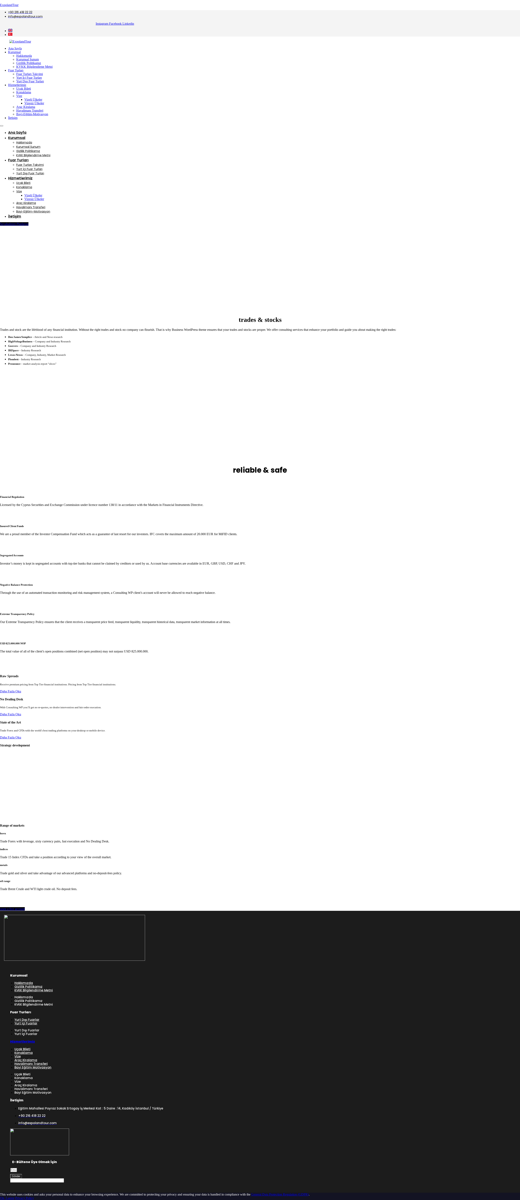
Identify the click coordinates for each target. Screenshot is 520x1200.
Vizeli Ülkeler (33, 99)
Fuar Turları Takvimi (29, 74)
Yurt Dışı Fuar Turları (30, 81)
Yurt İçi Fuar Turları (29, 77)
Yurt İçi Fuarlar (25, 1023)
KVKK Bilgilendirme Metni (34, 66)
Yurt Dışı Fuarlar (26, 1020)
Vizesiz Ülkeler (34, 103)
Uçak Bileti (23, 88)
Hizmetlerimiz (17, 85)
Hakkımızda (24, 55)
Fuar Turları (15, 70)
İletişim (12, 118)
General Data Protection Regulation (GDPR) (280, 1194)
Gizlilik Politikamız (28, 63)
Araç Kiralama (25, 107)
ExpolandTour (9, 5)
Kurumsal (14, 52)
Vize (19, 96)
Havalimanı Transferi (29, 110)
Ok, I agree (7, 1198)
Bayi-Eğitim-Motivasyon (32, 114)
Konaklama (23, 92)
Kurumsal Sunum (27, 59)
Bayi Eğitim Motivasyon (32, 1067)
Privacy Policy (24, 1198)
